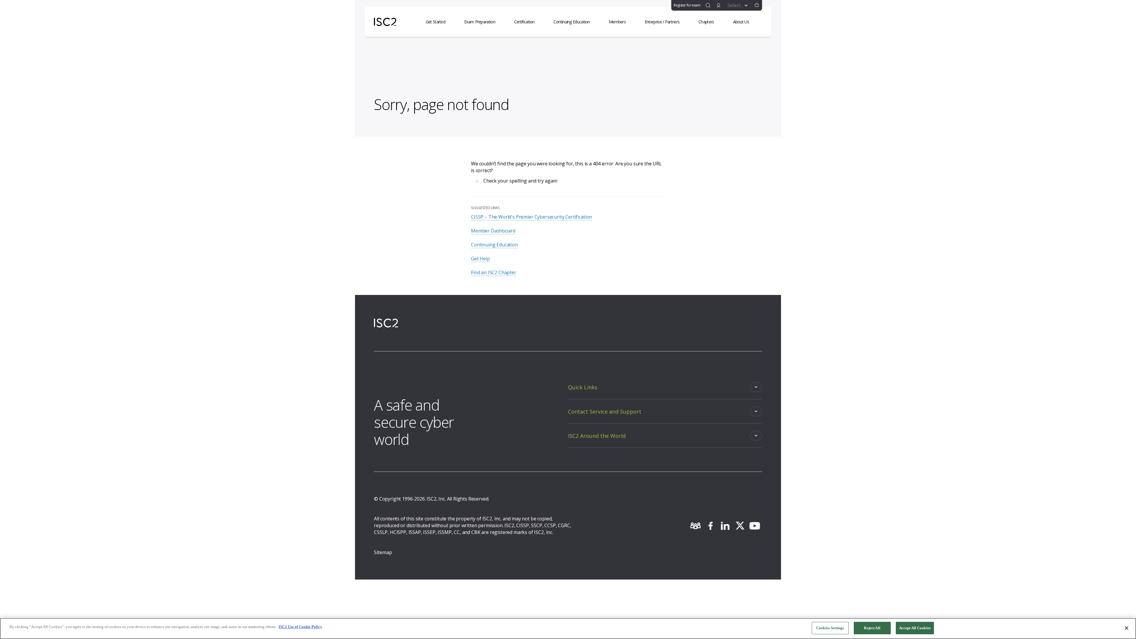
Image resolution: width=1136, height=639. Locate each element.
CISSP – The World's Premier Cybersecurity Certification (531, 217)
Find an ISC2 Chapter (493, 272)
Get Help (480, 258)
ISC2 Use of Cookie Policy (300, 627)
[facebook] (710, 525)
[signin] (718, 5)
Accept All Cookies (915, 628)
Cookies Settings (830, 628)
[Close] (1126, 628)
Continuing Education (494, 244)
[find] (708, 5)
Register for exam (687, 5)
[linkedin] (725, 525)
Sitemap (383, 552)
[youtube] (754, 525)
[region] (568, 628)
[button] (756, 5)
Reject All (872, 628)
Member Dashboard (493, 230)
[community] (695, 525)
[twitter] (739, 525)
